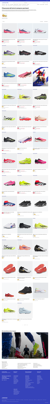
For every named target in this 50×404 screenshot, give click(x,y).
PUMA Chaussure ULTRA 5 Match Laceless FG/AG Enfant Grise (40, 105)
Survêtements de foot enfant (21, 368)
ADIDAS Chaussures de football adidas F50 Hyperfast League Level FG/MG (24, 83)
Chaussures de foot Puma (4, 368)
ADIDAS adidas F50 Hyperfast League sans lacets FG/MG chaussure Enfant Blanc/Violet (24, 39)
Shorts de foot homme (35, 367)
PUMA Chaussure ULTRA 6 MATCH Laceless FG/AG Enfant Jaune (24, 169)
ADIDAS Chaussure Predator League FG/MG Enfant (23, 61)
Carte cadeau (46, 4)
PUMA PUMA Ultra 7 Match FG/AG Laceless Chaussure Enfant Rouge (24, 127)
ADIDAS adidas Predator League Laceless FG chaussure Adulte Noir (40, 61)
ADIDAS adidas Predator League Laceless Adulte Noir (39, 191)
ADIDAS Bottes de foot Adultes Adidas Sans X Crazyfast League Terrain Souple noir (9, 319)
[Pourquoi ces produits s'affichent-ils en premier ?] (40, 21)
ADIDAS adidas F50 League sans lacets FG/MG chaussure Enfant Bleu (9, 83)
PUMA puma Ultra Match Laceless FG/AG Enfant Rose (8, 191)
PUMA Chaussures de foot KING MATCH (6, 234)
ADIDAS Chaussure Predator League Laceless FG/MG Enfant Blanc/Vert (9, 256)
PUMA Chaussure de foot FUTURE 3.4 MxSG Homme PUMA (8, 277)
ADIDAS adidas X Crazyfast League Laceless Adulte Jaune (24, 191)
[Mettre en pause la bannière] (46, 0)
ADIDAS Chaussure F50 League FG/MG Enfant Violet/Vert (8, 61)
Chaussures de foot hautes (4, 18)
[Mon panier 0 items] (47, 3)
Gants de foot (3, 367)
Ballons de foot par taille (20, 366)
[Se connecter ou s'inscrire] (46, 3)
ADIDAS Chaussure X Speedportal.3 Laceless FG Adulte (39, 169)
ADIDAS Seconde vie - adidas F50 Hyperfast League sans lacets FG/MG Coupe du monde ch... (40, 148)
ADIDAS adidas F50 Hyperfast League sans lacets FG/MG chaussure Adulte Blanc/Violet (8, 39)
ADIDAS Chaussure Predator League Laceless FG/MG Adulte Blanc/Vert (9, 127)
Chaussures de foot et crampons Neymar (22, 367)
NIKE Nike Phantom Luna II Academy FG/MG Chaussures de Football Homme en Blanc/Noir (24, 277)
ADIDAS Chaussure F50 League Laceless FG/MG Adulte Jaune (9, 105)
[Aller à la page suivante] (27, 325)
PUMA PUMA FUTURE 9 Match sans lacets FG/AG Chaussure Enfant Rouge (40, 127)
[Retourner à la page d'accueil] (5, 2)
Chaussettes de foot (35, 363)
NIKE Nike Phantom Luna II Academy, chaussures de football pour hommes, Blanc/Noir (40, 256)
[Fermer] (47, 0)
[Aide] (44, 3)
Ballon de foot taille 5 (35, 366)
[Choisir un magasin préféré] (43, 3)
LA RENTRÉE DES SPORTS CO (40, 84)
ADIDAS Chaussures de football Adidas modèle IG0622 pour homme (40, 234)
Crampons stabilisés (4, 366)
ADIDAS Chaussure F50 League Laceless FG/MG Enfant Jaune (24, 105)
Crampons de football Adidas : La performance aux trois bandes (24, 363)
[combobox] (46, 21)
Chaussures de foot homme (5, 363)
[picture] (9, 31)
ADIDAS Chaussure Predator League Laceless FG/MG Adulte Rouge (9, 169)
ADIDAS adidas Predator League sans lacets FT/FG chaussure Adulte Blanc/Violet (40, 39)
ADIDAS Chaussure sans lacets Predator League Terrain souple (24, 234)
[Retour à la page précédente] (23, 325)
